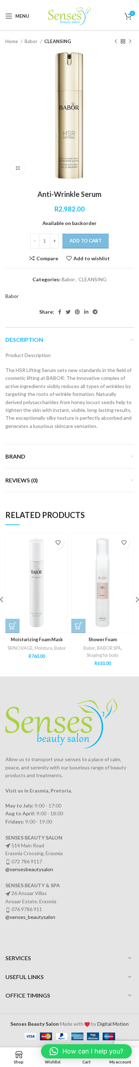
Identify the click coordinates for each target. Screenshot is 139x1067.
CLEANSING (57, 41)
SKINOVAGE (20, 648)
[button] (12, 626)
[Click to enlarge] (18, 168)
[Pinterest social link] (77, 312)
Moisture (43, 648)
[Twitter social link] (68, 312)
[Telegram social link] (95, 312)
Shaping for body (102, 655)
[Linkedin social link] (86, 312)
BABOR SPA (109, 648)
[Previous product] (115, 41)
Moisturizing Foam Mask (37, 639)
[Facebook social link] (59, 312)
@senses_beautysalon (30, 917)
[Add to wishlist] (58, 542)
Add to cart (86, 241)
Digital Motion (113, 1024)
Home (12, 41)
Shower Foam (102, 639)
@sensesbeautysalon (29, 869)
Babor (31, 41)
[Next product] (130, 41)
